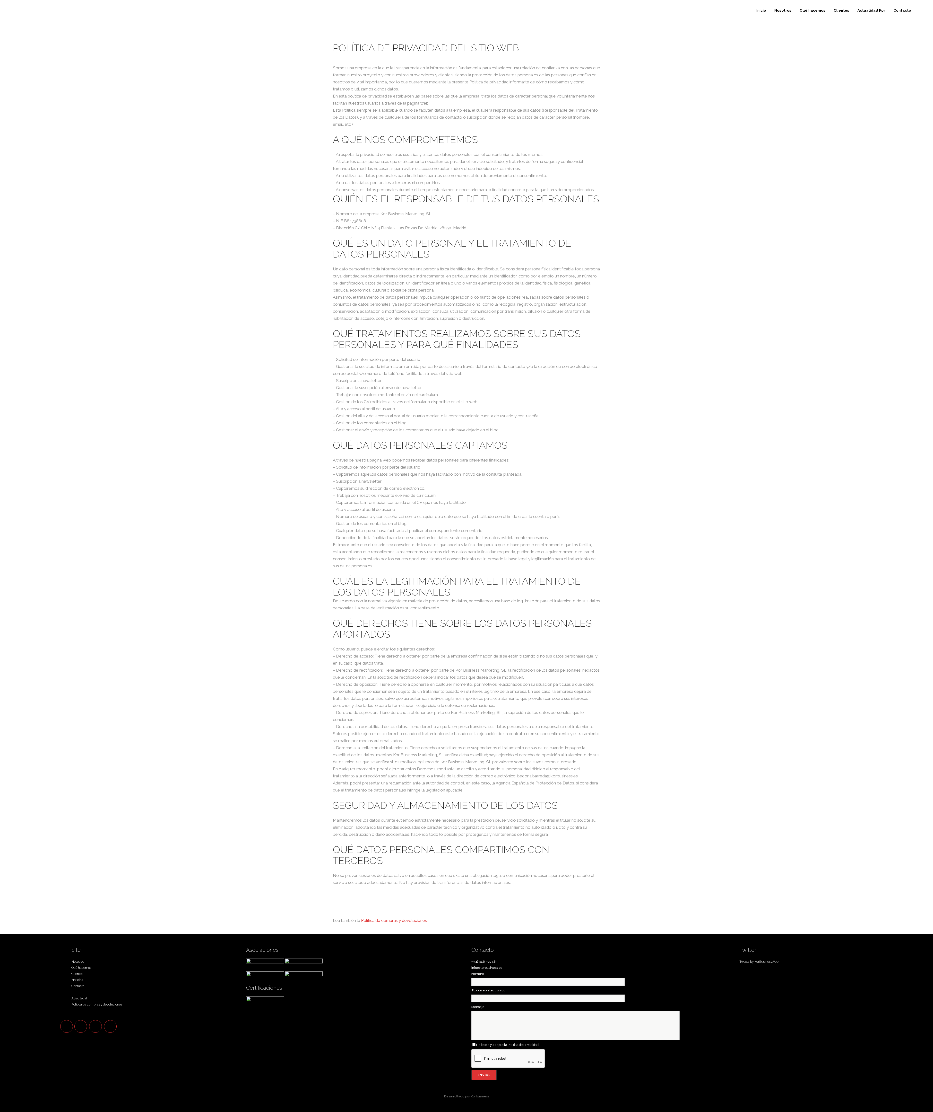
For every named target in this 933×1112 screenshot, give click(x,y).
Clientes (77, 974)
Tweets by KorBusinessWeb (759, 961)
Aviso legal (79, 998)
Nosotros (77, 961)
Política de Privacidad (523, 1045)
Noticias (77, 980)
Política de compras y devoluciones (394, 920)
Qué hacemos (81, 968)
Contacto (77, 986)
